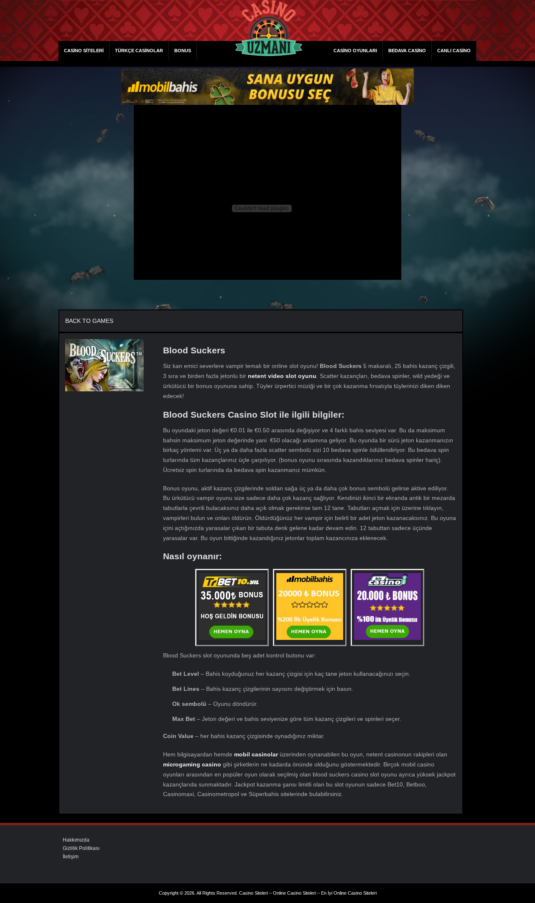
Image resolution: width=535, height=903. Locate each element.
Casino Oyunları (355, 50)
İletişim (71, 857)
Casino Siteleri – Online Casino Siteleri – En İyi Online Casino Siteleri (308, 892)
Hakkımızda (76, 840)
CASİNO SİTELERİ (84, 50)
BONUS (182, 50)
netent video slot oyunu (282, 376)
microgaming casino (192, 764)
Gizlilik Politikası (81, 848)
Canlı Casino (454, 50)
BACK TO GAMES (89, 320)
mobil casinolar (256, 754)
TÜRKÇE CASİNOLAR (139, 50)
